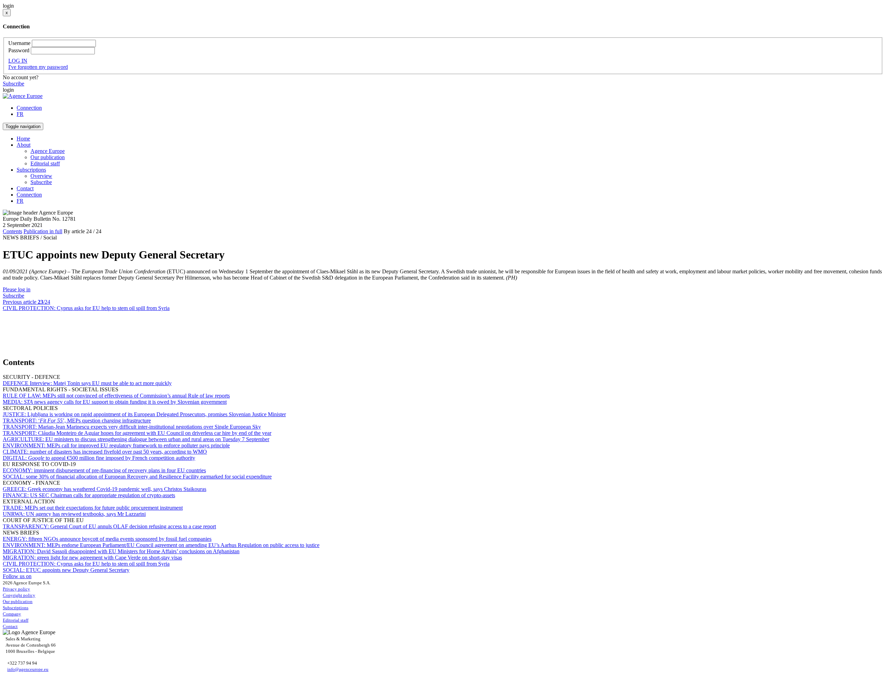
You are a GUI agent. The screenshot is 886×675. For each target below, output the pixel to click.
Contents (12, 231)
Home (23, 139)
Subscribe (13, 83)
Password (18, 50)
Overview (41, 176)
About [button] (23, 145)
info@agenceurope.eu (27, 669)
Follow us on (17, 576)
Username (19, 43)
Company (12, 614)
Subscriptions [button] (31, 170)
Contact (25, 188)
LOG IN (17, 61)
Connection (29, 108)
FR (20, 114)
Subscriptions (15, 607)
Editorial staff (45, 163)
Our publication (47, 157)
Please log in (16, 289)
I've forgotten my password (38, 67)
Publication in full (43, 231)
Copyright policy (19, 595)
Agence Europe (47, 151)
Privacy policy (16, 589)
